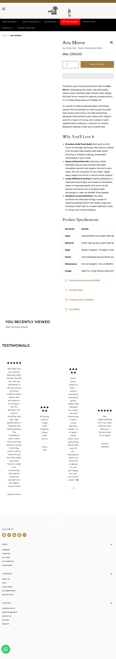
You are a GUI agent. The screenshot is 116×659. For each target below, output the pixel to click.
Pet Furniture (8, 561)
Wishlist (5, 624)
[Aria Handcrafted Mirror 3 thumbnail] (26, 47)
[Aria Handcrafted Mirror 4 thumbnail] (36, 47)
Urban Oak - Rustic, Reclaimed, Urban (84, 48)
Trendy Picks (89, 22)
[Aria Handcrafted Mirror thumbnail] (6, 47)
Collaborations (8, 591)
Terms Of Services (9, 612)
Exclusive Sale (70, 22)
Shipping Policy (8, 608)
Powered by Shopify (58, 647)
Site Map (5, 620)
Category (6, 550)
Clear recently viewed (16, 327)
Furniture (6, 554)
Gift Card (6, 557)
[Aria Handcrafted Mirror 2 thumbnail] (16, 47)
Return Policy (8, 595)
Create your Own (26, 28)
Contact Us (6, 616)
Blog (4, 583)
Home (4, 36)
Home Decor (7, 565)
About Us (6, 579)
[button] (88, 76)
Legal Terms (7, 587)
